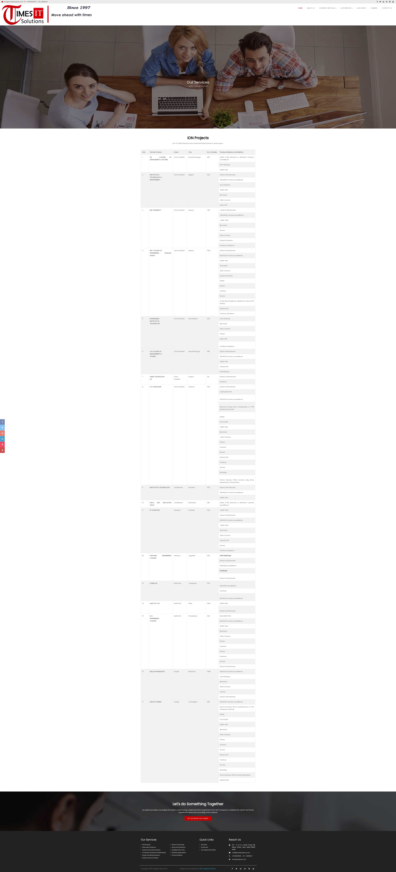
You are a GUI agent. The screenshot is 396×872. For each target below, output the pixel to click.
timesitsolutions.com (239, 859)
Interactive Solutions (149, 847)
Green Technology (178, 845)
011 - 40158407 (247, 856)
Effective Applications (179, 853)
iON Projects (146, 845)
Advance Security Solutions (151, 850)
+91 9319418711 (31, 2)
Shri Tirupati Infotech (208, 869)
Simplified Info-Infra (178, 850)
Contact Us (387, 8)
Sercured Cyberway (178, 847)
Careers (374, 8)
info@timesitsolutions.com (13, 2)
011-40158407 (43, 2)
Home (300, 8)
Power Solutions (177, 855)
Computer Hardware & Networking (154, 853)
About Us (311, 8)
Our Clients (361, 8)
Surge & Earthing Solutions (151, 855)
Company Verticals (327, 8)
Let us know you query (198, 818)
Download (204, 847)
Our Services (346, 8)
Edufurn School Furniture (150, 858)
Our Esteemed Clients (208, 850)
